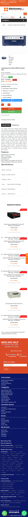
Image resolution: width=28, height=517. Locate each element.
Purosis (18, 494)
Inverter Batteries (5, 399)
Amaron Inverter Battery (7, 484)
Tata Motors (5, 453)
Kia (22, 461)
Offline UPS (21, 496)
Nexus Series (22, 492)
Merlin (15, 492)
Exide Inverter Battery (18, 481)
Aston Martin (18, 466)
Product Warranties (6, 412)
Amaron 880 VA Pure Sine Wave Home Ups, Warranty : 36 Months (14, 275)
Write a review (11, 119)
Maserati (22, 468)
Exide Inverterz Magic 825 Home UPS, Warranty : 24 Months (14, 241)
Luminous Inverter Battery (8, 482)
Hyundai (21, 451)
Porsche (11, 464)
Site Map (3, 413)
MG (7, 463)
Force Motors (16, 461)
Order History (4, 431)
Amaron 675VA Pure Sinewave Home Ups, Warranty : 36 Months (14, 258)
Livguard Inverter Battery (8, 488)
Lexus (16, 468)
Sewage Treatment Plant (7, 447)
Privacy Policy (4, 382)
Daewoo (4, 468)
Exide (23, 474)
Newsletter (4, 434)
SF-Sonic (4, 476)
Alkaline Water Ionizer (6, 394)
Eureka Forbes (5, 494)
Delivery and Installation (7, 380)
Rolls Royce (18, 464)
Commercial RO (5, 397)
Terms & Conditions (6, 383)
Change (12, 17)
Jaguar (22, 455)
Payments (3, 385)
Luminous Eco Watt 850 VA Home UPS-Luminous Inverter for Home (13, 333)
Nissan (9, 457)
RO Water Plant (18, 445)
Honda (11, 453)
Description (6, 125)
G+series (4, 492)
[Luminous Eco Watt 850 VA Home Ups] (14, 41)
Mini (3, 470)
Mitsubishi (12, 463)
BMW (8, 455)
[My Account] (20, 17)
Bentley (13, 470)
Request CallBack (6, 100)
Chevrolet (18, 453)
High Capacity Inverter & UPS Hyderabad (11, 502)
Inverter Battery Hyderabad (19, 500)
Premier (19, 470)
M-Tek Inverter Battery (7, 486)
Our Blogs (3, 436)
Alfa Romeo (9, 466)
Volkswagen (10, 459)
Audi (3, 455)
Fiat (16, 459)
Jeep (3, 463)
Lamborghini (20, 463)
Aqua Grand (21, 490)
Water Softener (19, 447)
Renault (4, 457)
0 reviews (3, 119)
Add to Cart (11, 108)
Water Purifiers (5, 400)
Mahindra (15, 457)
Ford (21, 457)
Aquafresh (13, 490)
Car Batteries (4, 396)
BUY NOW (12, 111)
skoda (3, 459)
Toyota (24, 453)
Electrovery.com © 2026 (17, 515)
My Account (4, 430)
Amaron (18, 474)
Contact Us (4, 407)
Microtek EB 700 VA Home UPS (14, 303)
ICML (7, 470)
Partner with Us (5, 421)
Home (3, 25)
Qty (2, 102)
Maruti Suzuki (13, 451)
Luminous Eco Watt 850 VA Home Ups (16, 25)
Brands (3, 418)
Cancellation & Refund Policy (8, 409)
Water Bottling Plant (6, 391)
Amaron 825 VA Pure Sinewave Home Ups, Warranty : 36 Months (14, 319)
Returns (3, 410)
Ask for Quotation (17, 100)
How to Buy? (4, 424)
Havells (12, 494)
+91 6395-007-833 (5, 4)
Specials (3, 423)
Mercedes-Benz (14, 455)
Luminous (7, 72)
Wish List (3, 433)
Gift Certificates (5, 420)
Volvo (20, 459)
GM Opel (10, 468)
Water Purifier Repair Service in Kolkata (11, 506)
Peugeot (4, 472)
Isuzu (3, 466)
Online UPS (4, 498)
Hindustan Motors (6, 461)
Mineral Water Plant (6, 390)
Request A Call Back (26, 258)
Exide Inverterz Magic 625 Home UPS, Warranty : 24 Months (14, 225)
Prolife (9, 492)
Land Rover (4, 464)
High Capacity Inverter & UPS (8, 402)
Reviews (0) (15, 125)
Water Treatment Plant (7, 393)
